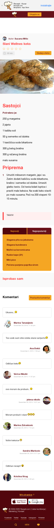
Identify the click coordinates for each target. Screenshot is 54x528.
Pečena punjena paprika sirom (22, 265)
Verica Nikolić (21, 374)
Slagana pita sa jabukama (20, 239)
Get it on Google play (36, 501)
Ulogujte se (34, 14)
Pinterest (41, 518)
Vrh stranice (26, 494)
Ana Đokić (35, 348)
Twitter (16, 518)
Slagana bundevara (17, 244)
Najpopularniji (39, 231)
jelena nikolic (33, 399)
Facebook (8, 518)
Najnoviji (14, 231)
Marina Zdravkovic (23, 425)
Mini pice (11, 260)
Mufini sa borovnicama (18, 249)
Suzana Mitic (21, 38)
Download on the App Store (19, 501)
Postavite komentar (40, 297)
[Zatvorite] (2, 5)
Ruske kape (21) (15, 255)
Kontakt (21, 511)
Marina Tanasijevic (23, 322)
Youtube (23, 518)
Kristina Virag (21, 476)
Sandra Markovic (31, 450)
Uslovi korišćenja (38, 509)
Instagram (32, 518)
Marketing (13, 511)
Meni (27, 525)
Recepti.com (5, 510)
